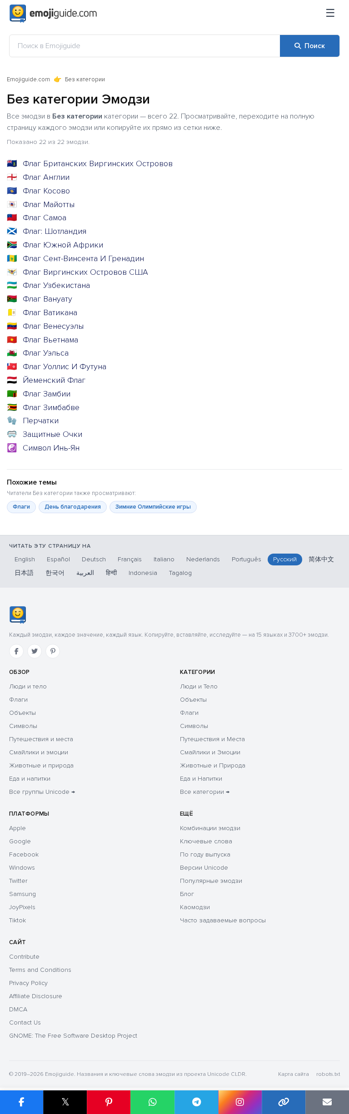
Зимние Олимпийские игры (153, 506)
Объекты (22, 713)
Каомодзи (195, 907)
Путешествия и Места (212, 739)
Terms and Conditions (40, 970)
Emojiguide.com (28, 79)
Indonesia (143, 573)
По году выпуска (205, 854)
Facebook (24, 854)
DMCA (18, 1009)
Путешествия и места (41, 739)
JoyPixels (22, 907)
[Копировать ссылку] (283, 1102)
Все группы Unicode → (42, 792)
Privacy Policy (28, 983)
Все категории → (204, 792)
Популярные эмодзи (211, 881)
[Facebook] (16, 651)
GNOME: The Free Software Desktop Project (73, 1036)
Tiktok (17, 920)
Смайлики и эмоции (38, 752)
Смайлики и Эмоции (210, 752)
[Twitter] (34, 651)
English (25, 559)
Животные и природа (41, 765)
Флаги (21, 506)
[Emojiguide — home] (53, 14)
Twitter (18, 881)
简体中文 (321, 559)
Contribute (24, 957)
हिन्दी (111, 573)
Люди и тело (28, 686)
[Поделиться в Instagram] (240, 1102)
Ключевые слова (206, 841)
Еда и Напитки (201, 778)
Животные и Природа (212, 765)
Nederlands (203, 559)
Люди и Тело (199, 686)
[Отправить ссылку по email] (327, 1102)
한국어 (55, 573)
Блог (187, 894)
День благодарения (73, 506)
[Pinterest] (52, 651)
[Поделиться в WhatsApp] (152, 1102)
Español (58, 559)
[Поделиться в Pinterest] (108, 1102)
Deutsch (94, 559)
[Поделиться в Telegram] (196, 1102)
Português (246, 559)
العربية (85, 573)
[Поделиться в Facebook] (21, 1102)
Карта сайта (293, 1074)
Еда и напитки (29, 778)
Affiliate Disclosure (35, 996)
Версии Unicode (204, 867)
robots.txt (328, 1074)
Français (130, 559)
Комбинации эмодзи (210, 828)
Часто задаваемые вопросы (223, 920)
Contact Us (25, 1022)
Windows (22, 867)
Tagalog (180, 573)
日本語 (24, 573)
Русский (285, 559)
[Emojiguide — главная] (17, 615)
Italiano (164, 559)
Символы (23, 726)
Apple (17, 828)
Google (20, 841)
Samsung (22, 894)
